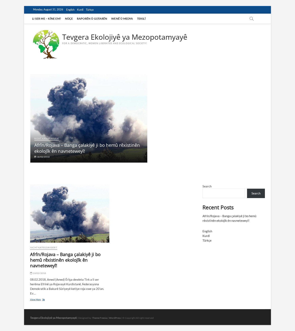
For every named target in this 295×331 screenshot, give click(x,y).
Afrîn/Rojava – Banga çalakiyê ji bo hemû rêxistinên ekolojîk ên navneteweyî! (65, 259)
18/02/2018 (43, 157)
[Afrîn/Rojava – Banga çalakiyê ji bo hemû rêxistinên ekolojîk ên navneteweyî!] (69, 213)
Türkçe (90, 9)
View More (42, 300)
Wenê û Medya (122, 18)
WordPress (115, 317)
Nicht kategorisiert (46, 138)
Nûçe (69, 18)
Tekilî (141, 18)
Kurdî (80, 9)
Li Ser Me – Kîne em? (46, 18)
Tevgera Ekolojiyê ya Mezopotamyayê (124, 37)
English (70, 9)
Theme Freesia (99, 317)
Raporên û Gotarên (92, 18)
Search (207, 186)
